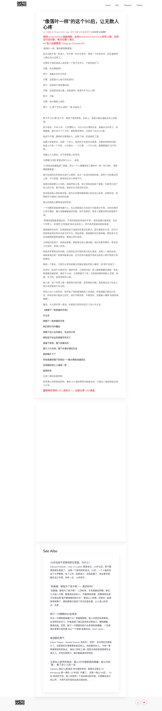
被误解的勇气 (57, 638)
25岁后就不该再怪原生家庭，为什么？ (70, 562)
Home (108, 5)
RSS (117, 5)
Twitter (139, 5)
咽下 (72, 32)
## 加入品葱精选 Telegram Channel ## (63, 43)
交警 (76, 32)
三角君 (48, 32)
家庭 (84, 32)
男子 (88, 32)
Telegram (128, 5)
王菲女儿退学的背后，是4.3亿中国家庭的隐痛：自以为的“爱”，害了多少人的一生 (80, 663)
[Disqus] (81, 442)
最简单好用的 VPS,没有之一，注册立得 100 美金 (69, 390)
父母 (80, 32)
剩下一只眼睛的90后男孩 (63, 614)
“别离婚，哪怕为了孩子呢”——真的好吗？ (72, 586)
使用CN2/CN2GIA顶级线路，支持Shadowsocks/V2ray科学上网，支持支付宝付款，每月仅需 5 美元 (81, 38)
